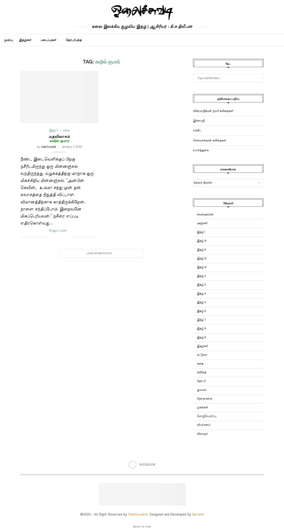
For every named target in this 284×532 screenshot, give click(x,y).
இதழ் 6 (201, 311)
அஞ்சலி (202, 223)
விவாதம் (202, 434)
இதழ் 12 (201, 258)
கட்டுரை (202, 355)
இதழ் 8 (201, 328)
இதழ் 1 (201, 232)
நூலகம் (201, 390)
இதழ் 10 (201, 240)
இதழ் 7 (201, 319)
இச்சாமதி (199, 121)
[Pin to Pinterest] (64, 237)
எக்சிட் (197, 130)
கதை (200, 363)
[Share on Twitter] (60, 237)
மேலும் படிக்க (58, 230)
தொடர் (201, 381)
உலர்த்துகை (201, 150)
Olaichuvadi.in (138, 514)
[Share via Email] (68, 237)
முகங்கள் (202, 407)
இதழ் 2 (201, 276)
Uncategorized (205, 214)
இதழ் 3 (201, 284)
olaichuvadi (48, 147)
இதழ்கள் (25, 40)
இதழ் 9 (201, 337)
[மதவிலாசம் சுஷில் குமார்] (59, 97)
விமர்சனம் (203, 425)
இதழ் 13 (201, 267)
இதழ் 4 (201, 293)
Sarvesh (198, 514)
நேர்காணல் (204, 398)
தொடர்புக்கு (74, 40)
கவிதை (201, 372)
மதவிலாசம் (59, 139)
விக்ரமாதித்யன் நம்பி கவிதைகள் (213, 111)
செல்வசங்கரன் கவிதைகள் (209, 140)
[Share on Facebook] (55, 237)
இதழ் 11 (201, 249)
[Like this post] (50, 237)
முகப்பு (8, 40)
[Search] (278, 40)
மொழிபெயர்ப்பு (206, 416)
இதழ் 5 (201, 302)
